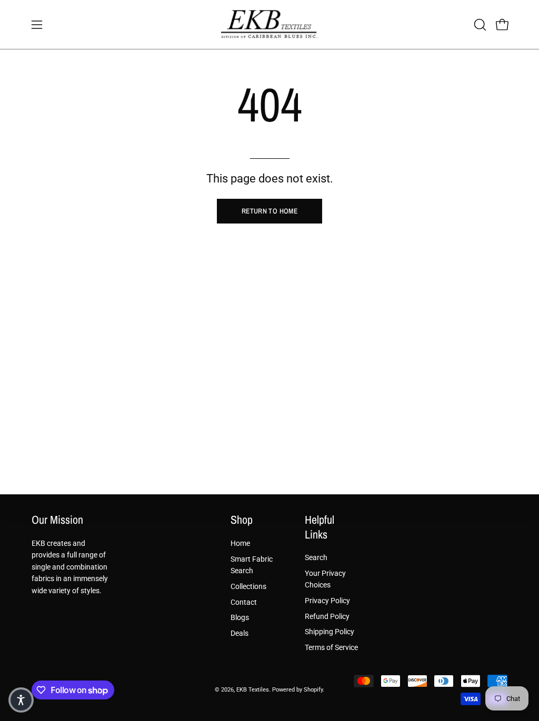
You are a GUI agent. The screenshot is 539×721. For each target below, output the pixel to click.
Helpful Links (319, 527)
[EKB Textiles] (269, 24)
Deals (239, 632)
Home (240, 543)
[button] (479, 24)
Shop (242, 520)
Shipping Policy (329, 631)
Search (316, 557)
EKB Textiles (252, 689)
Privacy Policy (327, 600)
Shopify (313, 689)
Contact (244, 601)
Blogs (240, 617)
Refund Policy (327, 616)
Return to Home (269, 211)
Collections (248, 586)
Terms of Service (331, 647)
